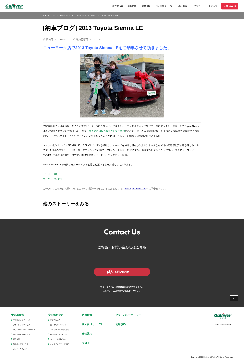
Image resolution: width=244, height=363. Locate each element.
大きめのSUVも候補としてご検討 (107, 131)
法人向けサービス (164, 6)
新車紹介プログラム (20, 344)
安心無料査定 (56, 315)
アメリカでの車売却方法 (59, 330)
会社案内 (182, 6)
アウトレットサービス (21, 325)
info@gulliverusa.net (135, 188)
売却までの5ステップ (58, 325)
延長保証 (16, 339)
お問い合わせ (230, 6)
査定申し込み (55, 320)
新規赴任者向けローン (21, 334)
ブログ (197, 6)
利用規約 (121, 324)
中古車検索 (117, 6)
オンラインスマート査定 (59, 344)
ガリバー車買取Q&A (58, 339)
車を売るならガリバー (58, 334)
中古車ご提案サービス (21, 320)
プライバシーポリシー (128, 315)
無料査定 (132, 6)
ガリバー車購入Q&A (21, 349)
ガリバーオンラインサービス (24, 330)
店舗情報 (146, 6)
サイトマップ (210, 6)
